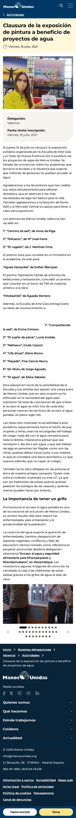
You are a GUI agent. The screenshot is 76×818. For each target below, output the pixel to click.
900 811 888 (11, 769)
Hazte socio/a (20, 812)
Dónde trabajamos (19, 720)
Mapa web (65, 780)
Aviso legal (11, 786)
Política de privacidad (37, 786)
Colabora (11, 729)
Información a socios (18, 780)
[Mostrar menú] (69, 5)
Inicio (7, 649)
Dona (56, 812)
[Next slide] (68, 632)
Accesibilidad (46, 780)
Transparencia (43, 793)
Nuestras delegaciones (34, 649)
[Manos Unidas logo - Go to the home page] (18, 7)
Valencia (9, 655)
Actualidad (12, 738)
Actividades (15, 14)
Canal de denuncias (17, 799)
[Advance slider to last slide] (8, 632)
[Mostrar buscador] (60, 5)
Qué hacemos (15, 711)
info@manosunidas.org (20, 756)
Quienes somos (16, 702)
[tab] (23, 627)
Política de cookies (17, 793)
